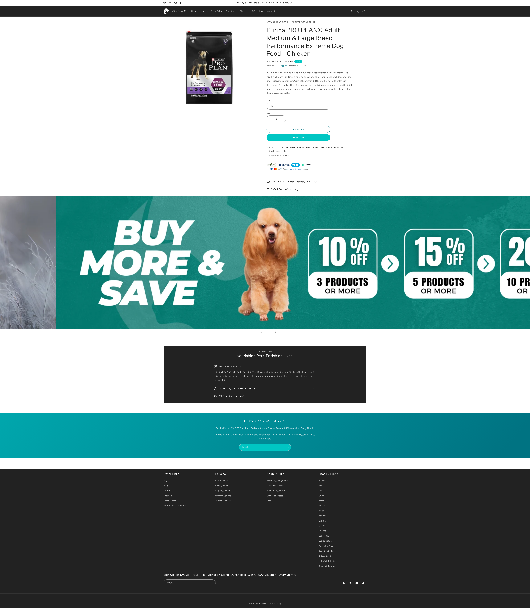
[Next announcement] (305, 3)
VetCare (322, 515)
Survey (167, 490)
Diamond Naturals (327, 566)
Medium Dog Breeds (276, 490)
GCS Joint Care (325, 540)
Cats (269, 500)
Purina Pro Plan (326, 546)
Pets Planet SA (260, 604)
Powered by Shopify (274, 604)
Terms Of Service (223, 500)
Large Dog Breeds (275, 485)
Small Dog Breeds (275, 495)
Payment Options (223, 495)
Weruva (322, 510)
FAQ (165, 480)
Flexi (321, 485)
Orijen (321, 495)
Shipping (283, 66)
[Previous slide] (255, 332)
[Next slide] (268, 332)
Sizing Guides (170, 500)
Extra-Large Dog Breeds (277, 480)
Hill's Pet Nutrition (327, 561)
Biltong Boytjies (326, 556)
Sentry (322, 505)
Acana (321, 500)
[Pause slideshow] (275, 332)
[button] (204, 11)
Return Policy (221, 480)
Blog (166, 485)
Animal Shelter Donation (175, 505)
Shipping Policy (222, 490)
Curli (321, 490)
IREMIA (322, 480)
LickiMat (323, 520)
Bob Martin (324, 536)
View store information (280, 155)
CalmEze (322, 525)
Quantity (270, 113)
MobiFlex (323, 530)
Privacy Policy (221, 485)
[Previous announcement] (225, 3)
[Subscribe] (288, 447)
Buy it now (298, 137)
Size (268, 100)
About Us (168, 495)
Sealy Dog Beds (326, 551)
